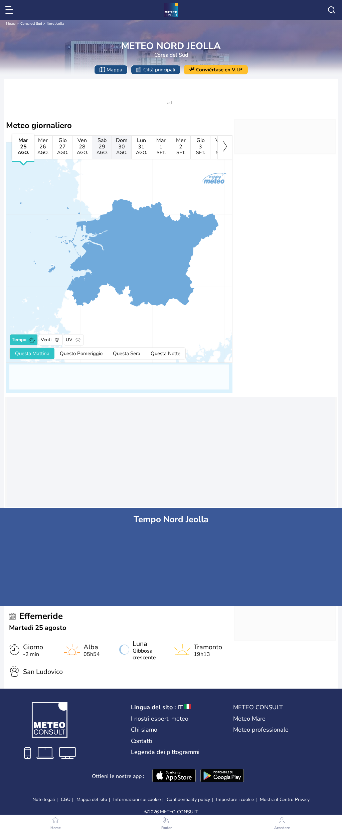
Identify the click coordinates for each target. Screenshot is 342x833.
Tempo (19, 339)
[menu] (10, 10)
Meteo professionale (261, 730)
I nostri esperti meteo (159, 719)
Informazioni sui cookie (137, 799)
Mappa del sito (91, 799)
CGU (65, 799)
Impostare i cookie (235, 799)
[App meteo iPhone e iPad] (174, 776)
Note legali (43, 799)
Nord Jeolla (55, 23)
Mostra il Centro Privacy (285, 799)
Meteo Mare (249, 719)
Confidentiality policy (188, 799)
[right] (224, 147)
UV (69, 339)
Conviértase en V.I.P (219, 69)
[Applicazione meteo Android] (222, 776)
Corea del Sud (31, 23)
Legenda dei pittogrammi (165, 752)
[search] (331, 10)
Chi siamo (144, 730)
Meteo (11, 23)
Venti (46, 339)
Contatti (141, 741)
